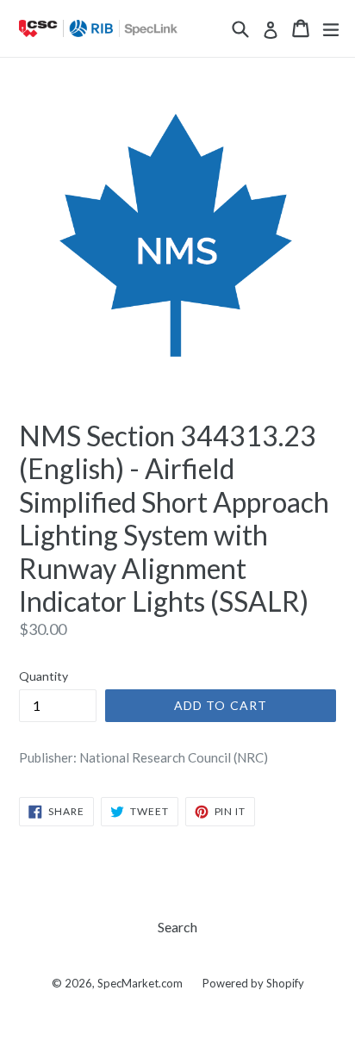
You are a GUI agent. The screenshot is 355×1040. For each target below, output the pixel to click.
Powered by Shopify (253, 983)
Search (177, 927)
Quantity (43, 676)
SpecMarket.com (140, 983)
